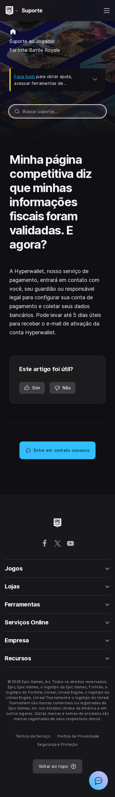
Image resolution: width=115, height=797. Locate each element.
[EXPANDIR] (95, 79)
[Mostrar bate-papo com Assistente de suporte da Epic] (98, 780)
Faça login (24, 76)
